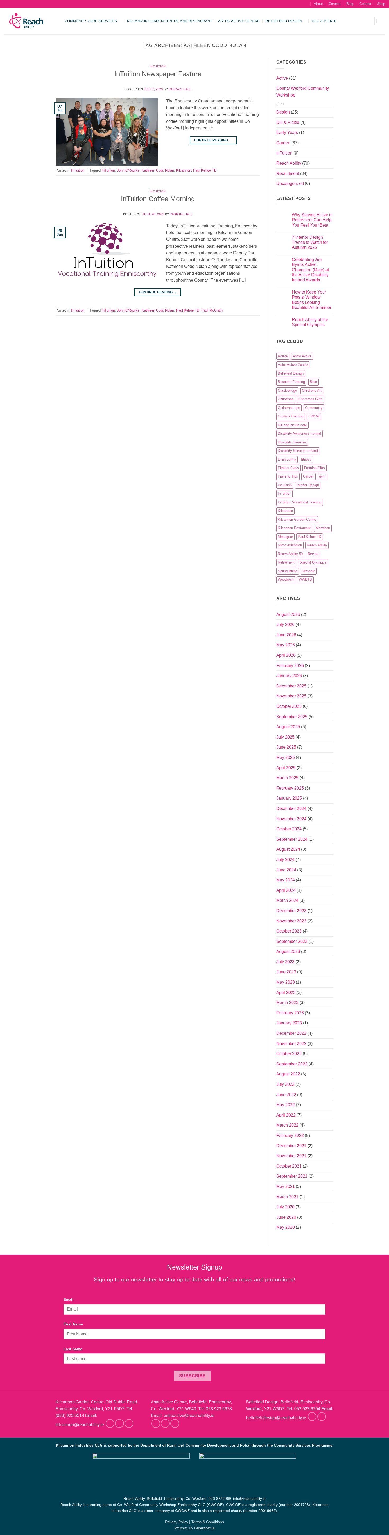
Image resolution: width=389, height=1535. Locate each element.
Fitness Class (288, 468)
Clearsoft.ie (204, 1528)
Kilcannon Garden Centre (297, 519)
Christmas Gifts (310, 399)
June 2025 (286, 747)
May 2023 (285, 982)
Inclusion (285, 485)
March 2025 (287, 778)
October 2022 (289, 1053)
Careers (335, 4)
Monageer (285, 537)
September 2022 (291, 1064)
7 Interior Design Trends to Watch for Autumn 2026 (310, 242)
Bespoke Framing (291, 382)
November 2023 (291, 921)
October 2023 (289, 931)
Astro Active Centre (239, 21)
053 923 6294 (307, 1409)
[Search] (306, 4)
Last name (73, 1349)
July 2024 (285, 859)
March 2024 (287, 900)
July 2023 (285, 962)
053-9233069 (220, 1498)
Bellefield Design (284, 21)
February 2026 (290, 665)
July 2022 (285, 1084)
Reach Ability (288, 163)
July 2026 (285, 624)
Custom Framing (290, 416)
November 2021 (291, 1156)
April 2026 (286, 655)
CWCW (313, 416)
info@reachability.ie (249, 1498)
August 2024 (288, 849)
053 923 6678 (219, 1409)
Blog (349, 4)
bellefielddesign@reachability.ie (276, 1418)
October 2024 (289, 829)
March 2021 (287, 1197)
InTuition (158, 66)
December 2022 (291, 1033)
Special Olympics (313, 562)
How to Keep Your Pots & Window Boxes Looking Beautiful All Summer (311, 300)
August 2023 (288, 951)
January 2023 (289, 1023)
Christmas (285, 399)
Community (314, 408)
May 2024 (285, 880)
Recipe (313, 554)
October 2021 (289, 1166)
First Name (73, 1324)
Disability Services (292, 442)
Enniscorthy (287, 459)
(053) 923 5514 (70, 1415)
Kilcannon (183, 170)
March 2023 (287, 1002)
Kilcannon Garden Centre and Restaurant (169, 21)
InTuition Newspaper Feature (157, 74)
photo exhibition (290, 545)
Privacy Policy (176, 1522)
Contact (365, 4)
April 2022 (286, 1115)
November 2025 (291, 696)
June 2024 (286, 870)
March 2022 (287, 1125)
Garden (283, 143)
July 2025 (285, 737)
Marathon (323, 528)
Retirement (286, 562)
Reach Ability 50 (290, 554)
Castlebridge (287, 391)
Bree (313, 382)
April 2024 (286, 890)
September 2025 (291, 716)
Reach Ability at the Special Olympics (310, 322)
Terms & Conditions (207, 1522)
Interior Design (308, 485)
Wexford (308, 571)
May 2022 (285, 1104)
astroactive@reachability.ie (189, 1415)
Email (68, 1299)
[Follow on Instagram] (119, 1423)
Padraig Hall (180, 89)
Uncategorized (290, 183)
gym (322, 476)
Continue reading (213, 140)
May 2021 (285, 1186)
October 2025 (289, 706)
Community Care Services (91, 21)
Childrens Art (312, 391)
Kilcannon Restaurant (294, 528)
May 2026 (285, 645)
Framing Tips (288, 476)
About (318, 4)
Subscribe (192, 1376)
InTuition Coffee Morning (158, 198)
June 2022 (286, 1094)
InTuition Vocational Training (299, 502)
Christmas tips (289, 408)
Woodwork (286, 580)
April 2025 (286, 768)
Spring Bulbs (287, 571)
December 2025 (291, 686)
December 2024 (291, 808)
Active (282, 78)
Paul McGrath (212, 310)
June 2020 (286, 1217)
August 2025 (288, 726)
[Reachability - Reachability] (30, 21)
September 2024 (291, 839)
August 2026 (288, 614)
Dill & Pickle (324, 21)
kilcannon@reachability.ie (80, 1425)
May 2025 (285, 757)
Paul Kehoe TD (204, 170)
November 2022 (291, 1043)
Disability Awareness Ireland (299, 433)
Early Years (287, 132)
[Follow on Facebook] (110, 1423)
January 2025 (289, 798)
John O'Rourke (128, 170)
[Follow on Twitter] (129, 1423)
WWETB (305, 580)
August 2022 (288, 1074)
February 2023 (290, 1013)
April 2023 (286, 992)
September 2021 (291, 1176)
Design (283, 112)
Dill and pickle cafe (292, 425)
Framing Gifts (314, 468)
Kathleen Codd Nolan (158, 170)
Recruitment (287, 173)
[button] (367, 21)
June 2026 (286, 635)
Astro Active (302, 356)
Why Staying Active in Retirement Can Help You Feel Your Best (312, 220)
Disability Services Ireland (298, 451)
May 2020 (285, 1227)
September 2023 (291, 941)
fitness (306, 459)
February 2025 (290, 788)
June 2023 (286, 972)
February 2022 (290, 1135)
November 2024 (291, 819)
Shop (381, 4)
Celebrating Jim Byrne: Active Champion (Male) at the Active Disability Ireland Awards (310, 269)
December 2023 (291, 910)
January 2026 (289, 675)
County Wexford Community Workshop (302, 91)
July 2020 (285, 1207)
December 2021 (291, 1146)
